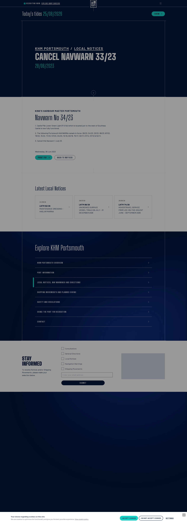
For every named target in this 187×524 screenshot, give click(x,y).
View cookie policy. (82, 519)
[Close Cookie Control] (184, 515)
